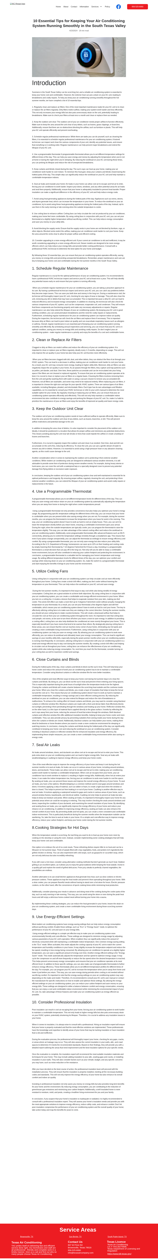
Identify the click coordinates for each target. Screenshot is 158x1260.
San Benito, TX (75, 1237)
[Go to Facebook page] (118, 6)
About (65, 7)
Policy (107, 7)
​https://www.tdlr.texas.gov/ (119, 1254)
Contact (74, 7)
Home (58, 7)
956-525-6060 (137, 7)
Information (84, 7)
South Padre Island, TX (117, 1237)
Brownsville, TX (26, 1237)
